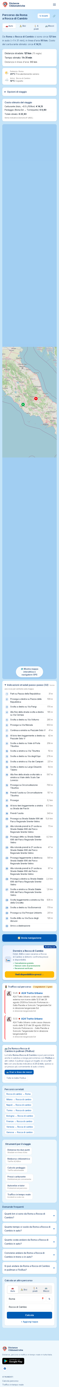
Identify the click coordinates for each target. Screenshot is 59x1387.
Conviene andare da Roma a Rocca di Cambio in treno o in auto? (29, 1254)
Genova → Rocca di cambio (19, 1132)
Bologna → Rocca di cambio (19, 1116)
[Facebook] (4, 1368)
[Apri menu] (54, 4)
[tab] (9, 27)
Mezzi (46, 1289)
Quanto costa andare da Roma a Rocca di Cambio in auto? (29, 1241)
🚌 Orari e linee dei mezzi (19, 1072)
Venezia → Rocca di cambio (19, 1127)
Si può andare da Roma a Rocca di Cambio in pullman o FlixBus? (29, 1268)
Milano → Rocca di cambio (18, 1099)
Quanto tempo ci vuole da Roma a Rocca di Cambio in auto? (29, 1228)
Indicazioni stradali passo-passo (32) (29, 686)
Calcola (29, 1315)
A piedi (35, 1289)
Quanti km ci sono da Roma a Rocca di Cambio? (29, 1215)
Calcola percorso (10, 1381)
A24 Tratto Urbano (32, 993)
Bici (24, 1289)
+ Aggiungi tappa (29, 1321)
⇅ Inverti (43, 16)
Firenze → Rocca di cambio (19, 1121)
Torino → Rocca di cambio (18, 1110)
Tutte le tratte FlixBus (16, 1078)
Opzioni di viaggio (17, 91)
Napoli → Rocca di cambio (18, 1105)
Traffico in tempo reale (13, 1384)
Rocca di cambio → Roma (18, 1094)
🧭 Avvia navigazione (29, 937)
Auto (12, 1289)
